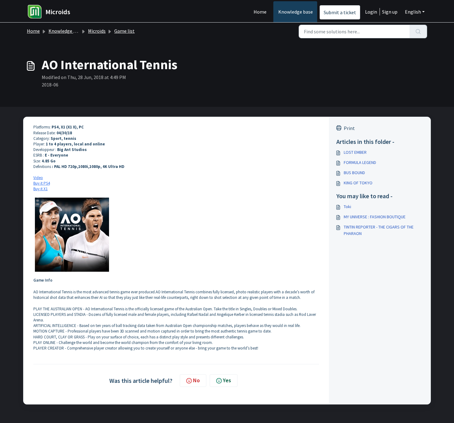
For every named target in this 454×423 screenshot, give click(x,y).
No (196, 380)
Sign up (389, 12)
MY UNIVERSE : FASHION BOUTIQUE (375, 217)
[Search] (418, 31)
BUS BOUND (354, 172)
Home (260, 12)
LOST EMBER (355, 152)
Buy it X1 (40, 188)
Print (349, 128)
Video (38, 177)
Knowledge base (295, 12)
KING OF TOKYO (358, 183)
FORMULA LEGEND (360, 162)
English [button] (413, 12)
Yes (227, 380)
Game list (124, 31)
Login (371, 12)
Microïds (97, 31)
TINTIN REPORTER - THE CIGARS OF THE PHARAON (379, 230)
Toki (347, 206)
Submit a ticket (340, 12)
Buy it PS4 (41, 183)
